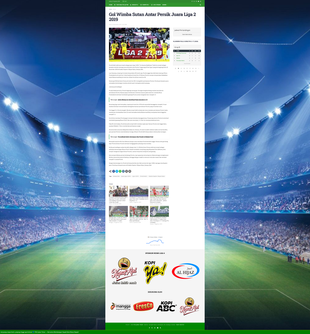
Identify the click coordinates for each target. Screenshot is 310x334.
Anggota (135, 4)
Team (177, 51)
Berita (114, 9)
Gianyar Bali (116, 176)
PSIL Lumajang (179, 55)
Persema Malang (180, 58)
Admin (164, 4)
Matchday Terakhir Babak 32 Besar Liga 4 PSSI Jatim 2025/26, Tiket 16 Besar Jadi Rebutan (138, 219)
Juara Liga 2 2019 (126, 176)
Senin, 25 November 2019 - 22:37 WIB (118, 24)
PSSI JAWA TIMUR (138, 324)
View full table (187, 63)
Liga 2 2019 (135, 176)
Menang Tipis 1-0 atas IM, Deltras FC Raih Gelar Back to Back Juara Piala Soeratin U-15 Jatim (118, 219)
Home (110, 4)
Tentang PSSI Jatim (122, 4)
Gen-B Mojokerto (180, 53)
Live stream (157, 4)
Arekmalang (179, 60)
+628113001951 (180, 324)
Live (125, 1)
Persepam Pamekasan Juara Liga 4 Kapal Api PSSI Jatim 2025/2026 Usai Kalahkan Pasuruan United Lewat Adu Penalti (118, 200)
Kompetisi (145, 4)
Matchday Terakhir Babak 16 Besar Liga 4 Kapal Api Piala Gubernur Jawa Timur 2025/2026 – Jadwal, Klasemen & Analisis (159, 200)
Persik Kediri (143, 176)
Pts (199, 51)
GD (195, 51)
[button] (175, 68)
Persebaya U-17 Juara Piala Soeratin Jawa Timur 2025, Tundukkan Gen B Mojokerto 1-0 (138, 199)
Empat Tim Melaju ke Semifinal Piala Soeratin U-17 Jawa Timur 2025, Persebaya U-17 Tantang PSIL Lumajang (159, 220)
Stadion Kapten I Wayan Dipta (157, 176)
